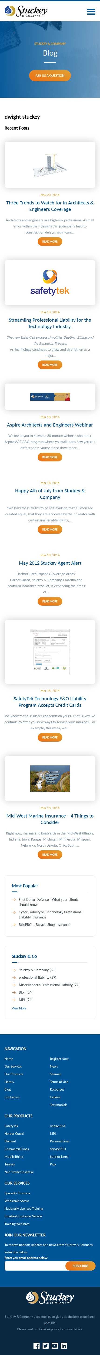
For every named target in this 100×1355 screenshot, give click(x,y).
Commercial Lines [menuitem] (17, 1149)
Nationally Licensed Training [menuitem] (24, 1208)
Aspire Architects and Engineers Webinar (50, 424)
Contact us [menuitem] (12, 1097)
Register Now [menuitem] (59, 1058)
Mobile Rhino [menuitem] (14, 1156)
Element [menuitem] (10, 1141)
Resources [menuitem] (57, 1089)
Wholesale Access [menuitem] (17, 1200)
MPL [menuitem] (53, 1133)
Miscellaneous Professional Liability (49, 984)
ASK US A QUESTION (50, 75)
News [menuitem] (54, 1066)
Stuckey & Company (37, 970)
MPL (26, 999)
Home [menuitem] (9, 1058)
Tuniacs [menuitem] (10, 1164)
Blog (26, 992)
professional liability (37, 977)
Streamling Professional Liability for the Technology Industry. (50, 323)
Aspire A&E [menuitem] (58, 1126)
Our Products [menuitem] (14, 1074)
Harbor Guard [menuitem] (14, 1133)
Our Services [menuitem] (13, 1066)
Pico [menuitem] (53, 1164)
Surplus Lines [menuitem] (59, 1156)
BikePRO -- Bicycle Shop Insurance (44, 924)
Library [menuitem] (9, 1081)
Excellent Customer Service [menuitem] (23, 1216)
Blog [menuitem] (8, 1089)
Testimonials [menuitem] (58, 1104)
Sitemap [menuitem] (55, 1074)
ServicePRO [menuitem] (58, 1149)
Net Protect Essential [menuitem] (19, 1172)
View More (19, 1008)
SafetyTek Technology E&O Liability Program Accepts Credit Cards (50, 701)
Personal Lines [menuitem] (60, 1141)
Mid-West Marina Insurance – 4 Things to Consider (50, 818)
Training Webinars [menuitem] (17, 1224)
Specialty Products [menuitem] (17, 1193)
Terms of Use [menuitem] (59, 1081)
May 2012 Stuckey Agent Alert (50, 563)
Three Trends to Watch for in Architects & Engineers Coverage (50, 205)
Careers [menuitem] (55, 1097)
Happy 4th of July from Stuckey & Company (50, 493)
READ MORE (49, 242)
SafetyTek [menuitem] (11, 1126)
